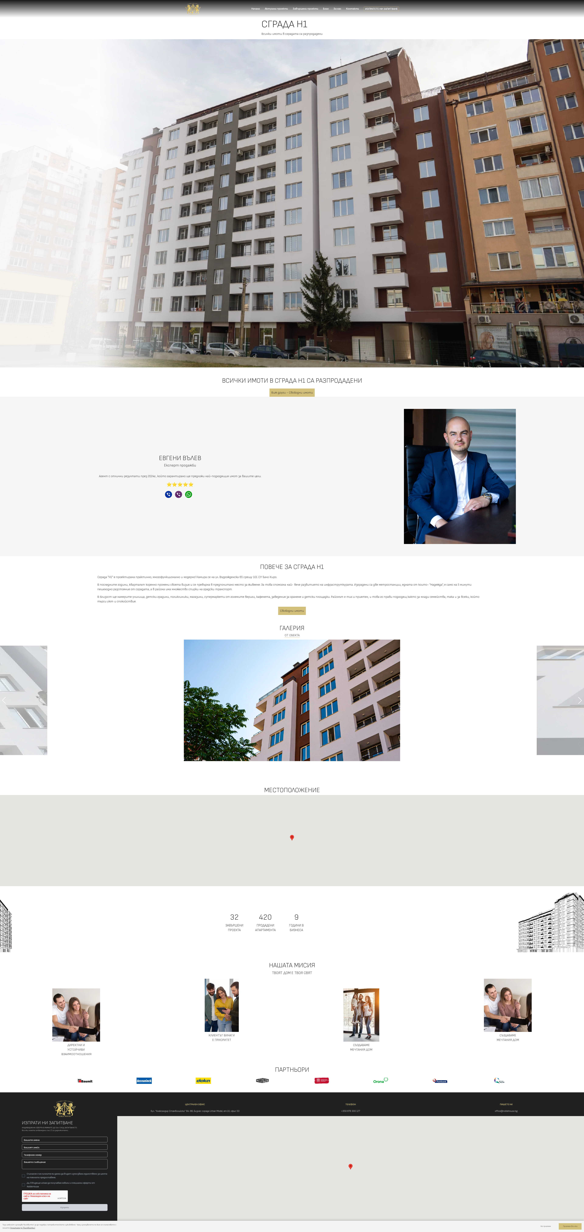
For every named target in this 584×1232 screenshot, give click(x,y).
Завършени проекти (305, 8)
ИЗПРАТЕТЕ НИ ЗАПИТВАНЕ (381, 8)
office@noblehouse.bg (506, 1111)
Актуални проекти (276, 8)
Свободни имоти (292, 611)
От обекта (292, 635)
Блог (326, 8)
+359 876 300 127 (350, 1111)
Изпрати (64, 1207)
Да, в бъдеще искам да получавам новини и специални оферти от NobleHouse (61, 1185)
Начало (255, 8)
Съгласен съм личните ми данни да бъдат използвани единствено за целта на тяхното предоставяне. (67, 1175)
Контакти (352, 8)
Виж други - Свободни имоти (292, 392)
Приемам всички (570, 1226)
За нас (337, 8)
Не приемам (546, 1226)
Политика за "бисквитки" (22, 1228)
